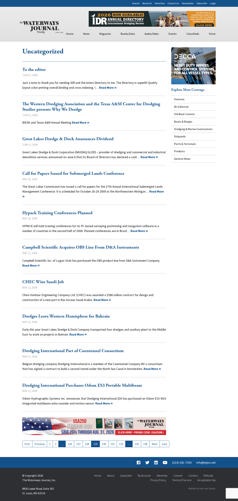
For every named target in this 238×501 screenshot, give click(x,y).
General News (182, 158)
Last (164, 444)
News (86, 33)
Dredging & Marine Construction (193, 129)
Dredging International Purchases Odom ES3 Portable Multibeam (82, 385)
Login (213, 3)
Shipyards (180, 136)
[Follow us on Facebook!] (138, 463)
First (27, 444)
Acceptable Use (207, 480)
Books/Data (128, 33)
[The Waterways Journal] (41, 26)
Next (155, 444)
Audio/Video (152, 33)
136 (145, 444)
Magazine (105, 33)
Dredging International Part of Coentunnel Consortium (73, 351)
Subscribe (202, 3)
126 (70, 444)
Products (179, 151)
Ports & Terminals (185, 144)
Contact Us (173, 3)
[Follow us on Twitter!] (147, 463)
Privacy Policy (158, 480)
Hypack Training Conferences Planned (57, 213)
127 (78, 444)
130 (104, 444)
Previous (39, 444)
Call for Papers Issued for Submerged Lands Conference (73, 173)
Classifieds (192, 33)
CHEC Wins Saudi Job (43, 282)
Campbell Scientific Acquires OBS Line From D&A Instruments (80, 247)
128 (87, 444)
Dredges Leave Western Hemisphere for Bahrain (66, 316)
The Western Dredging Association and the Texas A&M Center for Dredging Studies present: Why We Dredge (91, 106)
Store (212, 33)
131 (112, 444)
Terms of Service (181, 480)
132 (121, 444)
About (110, 475)
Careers (178, 475)
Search (135, 3)
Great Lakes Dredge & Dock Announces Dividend (68, 139)
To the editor (34, 69)
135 (137, 444)
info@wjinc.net (206, 463)
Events (172, 33)
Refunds (208, 475)
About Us (147, 3)
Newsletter (188, 3)
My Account (144, 475)
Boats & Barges (183, 121)
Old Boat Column (184, 114)
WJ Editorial (181, 106)
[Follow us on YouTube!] (165, 463)
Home (69, 33)
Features (179, 99)
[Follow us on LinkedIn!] (156, 463)
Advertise (160, 3)
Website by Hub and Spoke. (202, 488)
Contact (193, 475)
